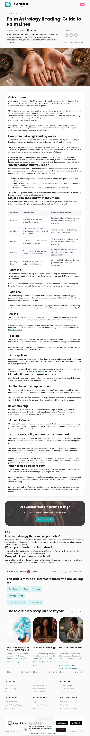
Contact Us (37, 708)
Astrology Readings (12, 692)
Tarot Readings (11, 689)
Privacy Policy (65, 705)
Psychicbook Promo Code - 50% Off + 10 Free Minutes (18, 648)
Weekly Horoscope (67, 689)
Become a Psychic (40, 705)
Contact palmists (45, 519)
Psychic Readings (11, 685)
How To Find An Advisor (13, 705)
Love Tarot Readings (44, 647)
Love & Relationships (40, 685)
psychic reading (30, 162)
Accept (61, 730)
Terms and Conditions (68, 708)
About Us (63, 702)
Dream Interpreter (40, 688)
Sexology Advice (39, 692)
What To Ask (10, 708)
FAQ (34, 702)
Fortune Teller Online (70, 647)
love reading (39, 371)
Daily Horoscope (66, 685)
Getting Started (11, 702)
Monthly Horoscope (67, 692)
